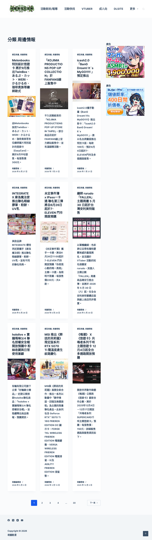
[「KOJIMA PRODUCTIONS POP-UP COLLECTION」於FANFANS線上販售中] (54, 98)
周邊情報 (23, 55)
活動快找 (69, 8)
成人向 (103, 8)
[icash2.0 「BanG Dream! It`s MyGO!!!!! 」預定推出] (87, 91)
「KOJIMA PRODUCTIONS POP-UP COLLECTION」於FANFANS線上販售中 (54, 72)
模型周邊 (15, 55)
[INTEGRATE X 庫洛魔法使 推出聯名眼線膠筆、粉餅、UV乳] (22, 224)
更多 (132, 8)
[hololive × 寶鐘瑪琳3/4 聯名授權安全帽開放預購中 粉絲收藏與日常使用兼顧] (22, 369)
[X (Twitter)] (13, 520)
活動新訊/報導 (49, 8)
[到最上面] (145, 533)
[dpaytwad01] (125, 101)
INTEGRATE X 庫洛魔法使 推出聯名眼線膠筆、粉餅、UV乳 (21, 201)
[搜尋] (143, 9)
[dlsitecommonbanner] (125, 61)
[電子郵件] (22, 520)
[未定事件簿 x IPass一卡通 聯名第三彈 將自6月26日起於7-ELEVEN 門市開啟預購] (54, 231)
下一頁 (92, 503)
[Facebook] (9, 520)
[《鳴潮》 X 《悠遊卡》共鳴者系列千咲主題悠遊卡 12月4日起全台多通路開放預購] (87, 373)
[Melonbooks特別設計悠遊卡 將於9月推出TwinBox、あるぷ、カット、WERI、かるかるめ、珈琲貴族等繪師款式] (22, 106)
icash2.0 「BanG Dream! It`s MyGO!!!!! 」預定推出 (85, 68)
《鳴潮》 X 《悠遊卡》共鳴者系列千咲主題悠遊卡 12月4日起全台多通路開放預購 (86, 346)
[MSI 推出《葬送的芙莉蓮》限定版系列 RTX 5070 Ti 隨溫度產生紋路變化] (54, 369)
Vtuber (87, 8)
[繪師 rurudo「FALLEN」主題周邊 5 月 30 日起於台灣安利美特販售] (87, 228)
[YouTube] (17, 520)
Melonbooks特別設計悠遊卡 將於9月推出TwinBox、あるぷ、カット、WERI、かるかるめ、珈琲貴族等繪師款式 (21, 76)
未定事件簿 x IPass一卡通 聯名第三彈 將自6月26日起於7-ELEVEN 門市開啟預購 (54, 205)
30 (74, 503)
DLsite (118, 8)
